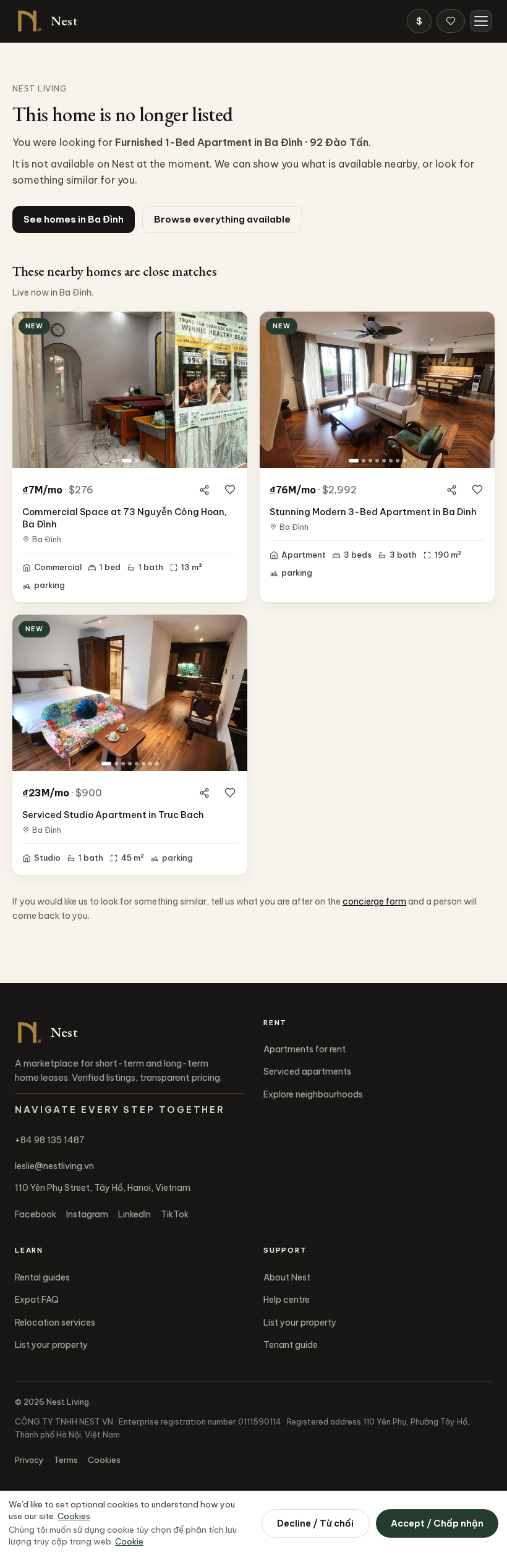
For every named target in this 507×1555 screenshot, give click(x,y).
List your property (51, 1344)
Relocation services (55, 1322)
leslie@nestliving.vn (54, 1166)
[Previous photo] (26, 390)
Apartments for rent (304, 1049)
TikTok (175, 1214)
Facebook (35, 1214)
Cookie (129, 1541)
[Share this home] (204, 489)
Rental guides (42, 1277)
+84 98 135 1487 (50, 1140)
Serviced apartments (307, 1071)
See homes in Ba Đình (73, 219)
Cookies (104, 1460)
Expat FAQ (37, 1299)
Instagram (87, 1214)
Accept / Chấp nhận (437, 1523)
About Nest (286, 1277)
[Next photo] (233, 390)
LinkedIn (134, 1214)
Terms (66, 1460)
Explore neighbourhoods (313, 1094)
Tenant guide (290, 1344)
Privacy (29, 1460)
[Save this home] (230, 489)
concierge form (374, 901)
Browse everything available (222, 219)
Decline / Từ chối (315, 1523)
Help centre (286, 1299)
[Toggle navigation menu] (481, 21)
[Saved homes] (451, 21)
